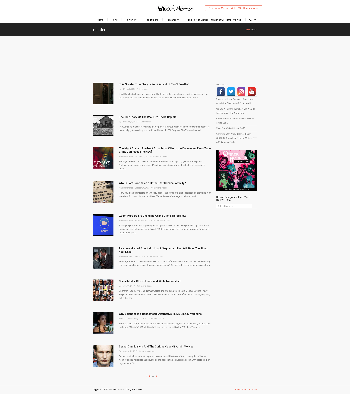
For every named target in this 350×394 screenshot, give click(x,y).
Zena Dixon (124, 319)
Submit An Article (249, 389)
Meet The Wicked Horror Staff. (230, 128)
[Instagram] (241, 91)
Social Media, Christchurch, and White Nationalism (150, 281)
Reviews (130, 19)
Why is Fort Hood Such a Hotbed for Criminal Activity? (152, 183)
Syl (120, 89)
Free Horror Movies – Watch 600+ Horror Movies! (234, 8)
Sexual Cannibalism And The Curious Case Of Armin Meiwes (156, 346)
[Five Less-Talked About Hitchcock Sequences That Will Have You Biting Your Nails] (103, 258)
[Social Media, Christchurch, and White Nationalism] (103, 290)
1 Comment (142, 89)
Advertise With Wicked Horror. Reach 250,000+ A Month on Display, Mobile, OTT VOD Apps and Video (236, 138)
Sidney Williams (125, 256)
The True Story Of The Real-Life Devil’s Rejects (148, 117)
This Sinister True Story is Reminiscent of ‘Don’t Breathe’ (154, 84)
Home (100, 19)
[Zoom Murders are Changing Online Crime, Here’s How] (103, 225)
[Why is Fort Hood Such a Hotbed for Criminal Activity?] (103, 192)
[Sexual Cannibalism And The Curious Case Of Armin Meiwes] (103, 356)
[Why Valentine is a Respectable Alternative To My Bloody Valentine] (103, 323)
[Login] (255, 19)
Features (172, 19)
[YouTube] (251, 91)
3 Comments (145, 122)
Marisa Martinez (126, 156)
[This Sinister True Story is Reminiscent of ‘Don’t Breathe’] (103, 93)
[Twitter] (231, 91)
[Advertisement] (175, 56)
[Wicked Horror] (175, 8)
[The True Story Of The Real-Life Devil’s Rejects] (103, 125)
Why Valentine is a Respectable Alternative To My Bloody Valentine (160, 313)
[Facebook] (221, 91)
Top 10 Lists (151, 19)
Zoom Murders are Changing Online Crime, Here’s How (152, 215)
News (115, 19)
